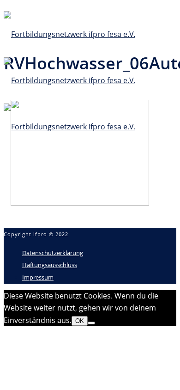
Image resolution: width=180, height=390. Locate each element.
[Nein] (91, 323)
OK (79, 320)
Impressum (38, 277)
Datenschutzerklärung (52, 253)
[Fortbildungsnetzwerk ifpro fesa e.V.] (69, 80)
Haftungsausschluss (49, 265)
